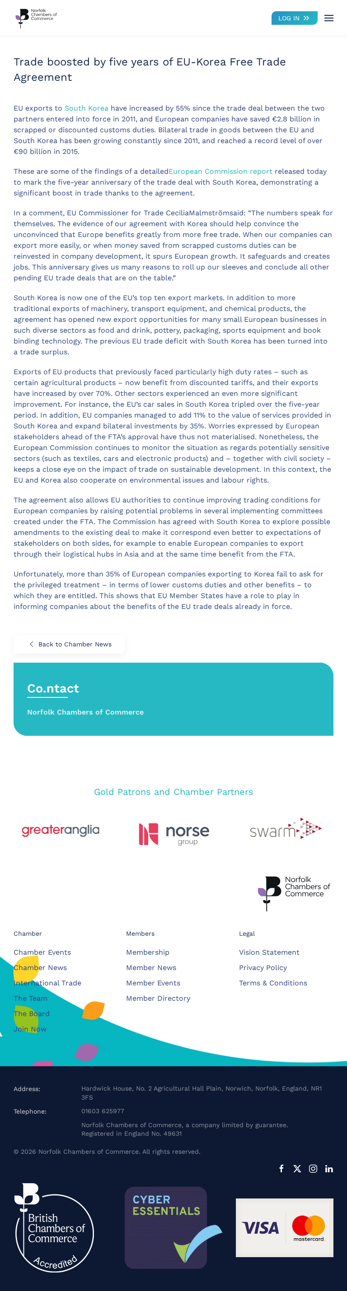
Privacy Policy (263, 967)
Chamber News (40, 967)
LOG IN (289, 18)
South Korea (88, 108)
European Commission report (220, 171)
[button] (328, 18)
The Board (32, 1013)
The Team (30, 998)
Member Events (153, 983)
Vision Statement (269, 952)
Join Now (30, 1029)
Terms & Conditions (273, 983)
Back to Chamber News (75, 644)
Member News (151, 967)
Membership (147, 952)
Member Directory (158, 998)
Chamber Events (42, 952)
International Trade (47, 983)
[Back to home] (36, 18)
